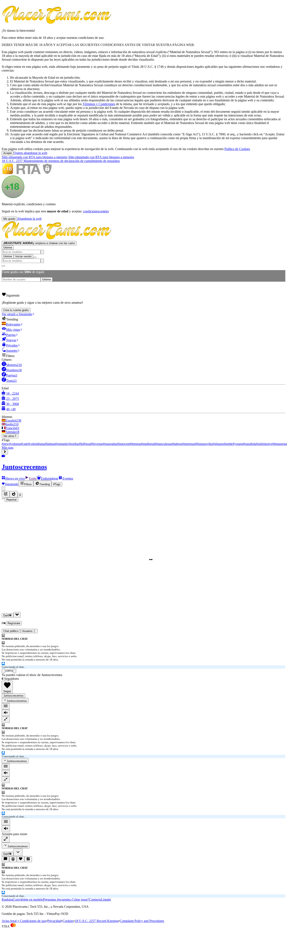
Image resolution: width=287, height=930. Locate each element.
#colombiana (36, 444)
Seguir (7, 691)
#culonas (15, 444)
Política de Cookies (237, 149)
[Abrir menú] (35, 257)
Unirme (7, 247)
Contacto (95, 899)
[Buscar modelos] (42, 252)
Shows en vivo (15, 478)
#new (5, 444)
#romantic (61, 444)
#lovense (97, 444)
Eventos (67, 478)
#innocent (123, 444)
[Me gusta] (3, 671)
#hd (81, 444)
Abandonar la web (29, 218)
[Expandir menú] (5, 452)
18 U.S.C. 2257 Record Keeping (96, 921)
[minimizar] (6, 719)
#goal (87, 444)
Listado (106, 899)
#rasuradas (110, 444)
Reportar (11, 499)
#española (249, 444)
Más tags (7, 447)
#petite (228, 444)
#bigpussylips (204, 444)
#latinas (50, 444)
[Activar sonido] (6, 828)
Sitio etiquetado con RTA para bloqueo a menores (34, 157)
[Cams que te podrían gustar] (28, 859)
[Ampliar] (6, 839)
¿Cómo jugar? (79, 899)
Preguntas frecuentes (56, 899)
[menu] (6, 706)
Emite (33, 478)
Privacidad (54, 921)
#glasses (218, 444)
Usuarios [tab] (27, 631)
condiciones (91, 211)
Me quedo (9, 218)
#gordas (73, 444)
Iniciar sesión (23, 256)
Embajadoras (49, 478)
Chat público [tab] (10, 631)
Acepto (7, 153)
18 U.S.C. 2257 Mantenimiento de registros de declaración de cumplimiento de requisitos (61, 161)
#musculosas (163, 444)
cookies (104, 211)
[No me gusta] (14, 671)
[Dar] (17, 615)
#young (238, 444)
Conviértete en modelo (28, 899)
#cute (24, 444)
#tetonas (135, 444)
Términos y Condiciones (99, 104)
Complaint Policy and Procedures (142, 921)
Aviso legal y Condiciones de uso (24, 921)
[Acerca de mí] (13, 859)
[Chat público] (5, 859)
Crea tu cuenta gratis (16, 310)
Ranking (7, 899)
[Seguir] (20, 859)
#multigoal (148, 444)
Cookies (68, 921)
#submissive (264, 444)
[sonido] (6, 713)
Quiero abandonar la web (30, 153)
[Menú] (6, 821)
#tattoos (177, 444)
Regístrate (14, 623)
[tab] (36, 631)
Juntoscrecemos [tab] (13, 695)
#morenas (188, 444)
